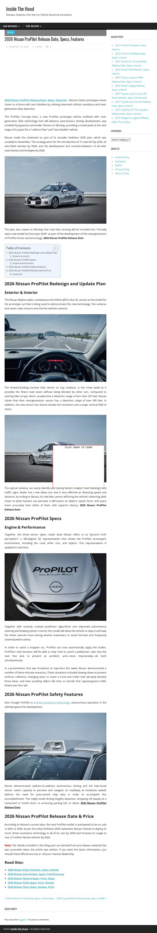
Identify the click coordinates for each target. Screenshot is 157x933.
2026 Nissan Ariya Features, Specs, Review (33, 870)
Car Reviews (10, 26)
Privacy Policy (122, 169)
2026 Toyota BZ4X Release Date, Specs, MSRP (80, 898)
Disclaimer (120, 161)
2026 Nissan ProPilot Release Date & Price (30, 270)
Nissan (11, 32)
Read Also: (18, 274)
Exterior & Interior (21, 256)
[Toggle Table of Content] (54, 248)
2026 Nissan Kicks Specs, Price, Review (31, 882)
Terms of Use (122, 173)
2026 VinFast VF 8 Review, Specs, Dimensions (30, 898)
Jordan (39, 46)
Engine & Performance (23, 263)
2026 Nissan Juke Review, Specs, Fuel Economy (36, 874)
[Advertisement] (55, 74)
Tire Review (32, 26)
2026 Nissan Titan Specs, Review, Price (31, 887)
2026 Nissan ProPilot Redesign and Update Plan (33, 252)
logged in (23, 919)
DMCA (118, 165)
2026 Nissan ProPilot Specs (22, 259)
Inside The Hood (20, 8)
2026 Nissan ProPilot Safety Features (27, 266)
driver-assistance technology (53, 702)
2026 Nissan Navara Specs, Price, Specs (31, 878)
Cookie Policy (122, 157)
